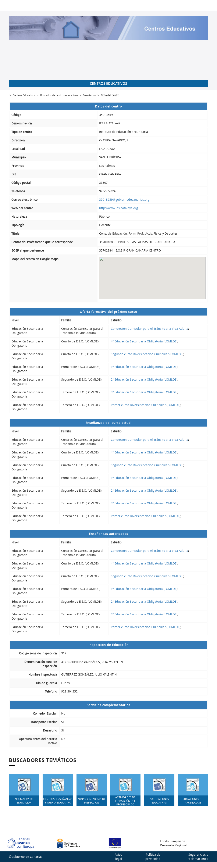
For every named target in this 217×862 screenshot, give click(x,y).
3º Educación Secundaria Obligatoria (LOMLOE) (144, 392)
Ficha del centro (110, 95)
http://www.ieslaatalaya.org (118, 208)
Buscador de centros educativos (59, 95)
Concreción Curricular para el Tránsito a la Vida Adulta (149, 329)
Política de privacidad (152, 856)
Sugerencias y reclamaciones (198, 856)
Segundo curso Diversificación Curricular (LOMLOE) (147, 354)
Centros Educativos (24, 95)
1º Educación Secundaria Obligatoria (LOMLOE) (144, 367)
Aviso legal (118, 856)
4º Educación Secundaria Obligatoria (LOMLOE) (144, 341)
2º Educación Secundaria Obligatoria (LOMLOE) (144, 379)
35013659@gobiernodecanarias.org (124, 199)
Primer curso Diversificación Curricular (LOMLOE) (145, 405)
